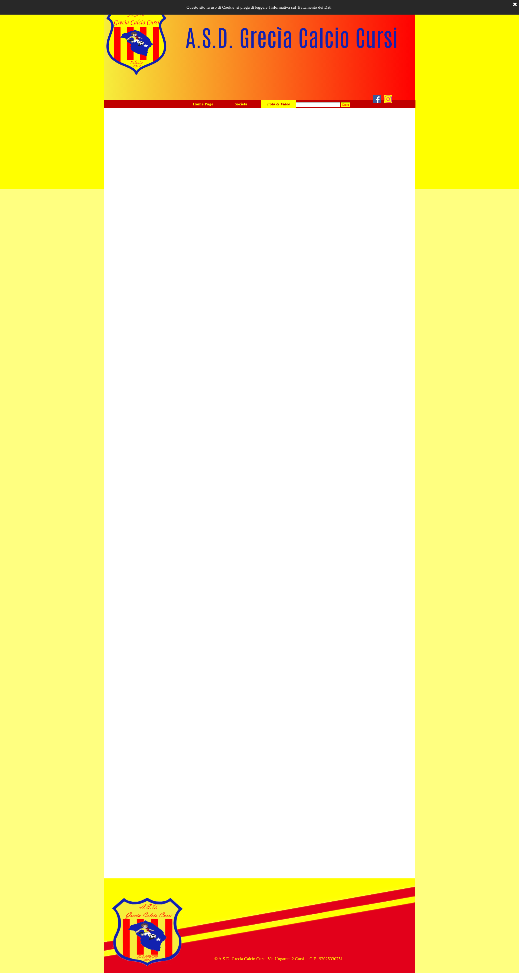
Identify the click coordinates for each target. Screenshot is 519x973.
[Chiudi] (515, 4)
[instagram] (388, 99)
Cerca (345, 104)
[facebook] (377, 99)
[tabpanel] (278, 959)
